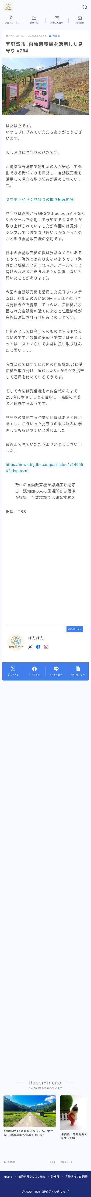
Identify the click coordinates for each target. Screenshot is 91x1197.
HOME (8, 1176)
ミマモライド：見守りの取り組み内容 (40, 200)
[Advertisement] (45, 570)
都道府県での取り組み (32, 1176)
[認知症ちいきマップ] (8, 7)
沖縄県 (56, 36)
